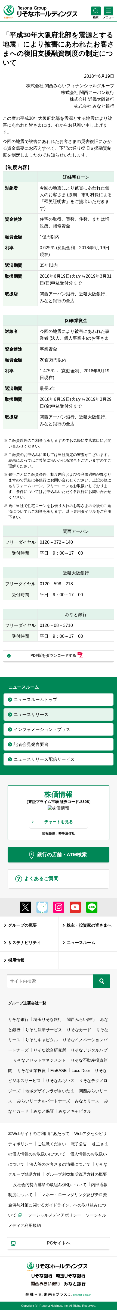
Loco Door (81, 1070)
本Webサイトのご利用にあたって (38, 1133)
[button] (96, 17)
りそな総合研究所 (49, 1050)
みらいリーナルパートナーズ (43, 1101)
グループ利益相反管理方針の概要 (76, 1174)
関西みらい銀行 (81, 1019)
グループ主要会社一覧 (27, 1003)
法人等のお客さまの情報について (60, 1164)
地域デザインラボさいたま (49, 1091)
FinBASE (58, 1070)
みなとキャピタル (75, 1111)
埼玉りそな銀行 (47, 1019)
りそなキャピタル (41, 1039)
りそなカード (79, 1029)
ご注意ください (52, 1144)
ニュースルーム (81, 942)
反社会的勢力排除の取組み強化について (50, 1184)
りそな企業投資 (31, 1070)
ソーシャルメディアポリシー (54, 1215)
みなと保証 (43, 1111)
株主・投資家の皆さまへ (89, 925)
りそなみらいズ (60, 1080)
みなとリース (87, 1101)
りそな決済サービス (43, 1029)
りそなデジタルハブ (89, 1050)
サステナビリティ (24, 942)
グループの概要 (22, 925)
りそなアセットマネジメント (39, 1060)
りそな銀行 (18, 1019)
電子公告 (79, 1144)
